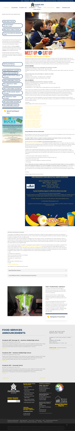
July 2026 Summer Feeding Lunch (32, 112)
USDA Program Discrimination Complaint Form (32, 246)
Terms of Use (31, 420)
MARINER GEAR (66, 7)
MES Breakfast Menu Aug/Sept (9, 97)
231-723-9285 (57, 340)
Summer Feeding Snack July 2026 (32, 113)
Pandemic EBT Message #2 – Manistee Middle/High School (20, 340)
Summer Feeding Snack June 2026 (32, 109)
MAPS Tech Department (9, 342)
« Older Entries (5, 378)
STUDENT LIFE (23, 7)
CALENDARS (14, 7)
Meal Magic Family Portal (11, 29)
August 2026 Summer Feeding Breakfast (33, 115)
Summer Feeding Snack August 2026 (33, 118)
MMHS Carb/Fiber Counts (11, 80)
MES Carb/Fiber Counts (10, 105)
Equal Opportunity (23, 420)
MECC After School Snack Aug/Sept (11, 92)
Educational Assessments (13, 421)
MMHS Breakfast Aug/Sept (11, 70)
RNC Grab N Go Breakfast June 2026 (33, 120)
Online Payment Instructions (8, 25)
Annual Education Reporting (52, 420)
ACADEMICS (32, 7)
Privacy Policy (38, 420)
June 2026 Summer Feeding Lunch (32, 108)
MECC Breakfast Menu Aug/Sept (10, 84)
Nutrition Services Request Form (12, 34)
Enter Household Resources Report (9, 64)
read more (4, 348)
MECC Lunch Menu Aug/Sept (11, 88)
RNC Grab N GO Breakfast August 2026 (33, 125)
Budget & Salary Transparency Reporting (28, 421)
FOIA (44, 420)
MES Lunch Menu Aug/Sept (11, 101)
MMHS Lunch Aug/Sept (10, 72)
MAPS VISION (36, 9)
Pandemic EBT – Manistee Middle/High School (16, 353)
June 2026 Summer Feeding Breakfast (33, 106)
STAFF (39, 7)
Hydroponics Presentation (57, 317)
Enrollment (40, 421)
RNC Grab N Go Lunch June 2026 (32, 121)
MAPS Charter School (48, 421)
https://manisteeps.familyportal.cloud (34, 143)
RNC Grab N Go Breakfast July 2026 (32, 123)
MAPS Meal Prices (8, 21)
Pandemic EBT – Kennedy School (12, 365)
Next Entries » (43, 378)
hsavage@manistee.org (54, 349)
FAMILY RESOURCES (48, 7)
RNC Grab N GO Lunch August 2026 (32, 127)
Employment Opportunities (13, 420)
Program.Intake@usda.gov (13, 264)
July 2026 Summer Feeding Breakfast (33, 111)
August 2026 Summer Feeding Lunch (33, 116)
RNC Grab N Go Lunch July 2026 (32, 124)
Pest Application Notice (29, 402)
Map (50, 338)
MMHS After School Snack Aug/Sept (11, 76)
